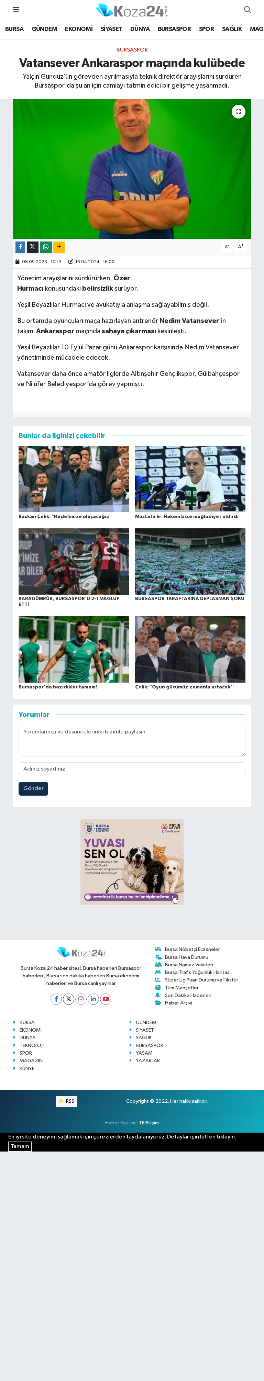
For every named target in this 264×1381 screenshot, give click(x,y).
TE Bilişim (149, 1122)
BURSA (14, 29)
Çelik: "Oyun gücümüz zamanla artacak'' (184, 687)
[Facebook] (56, 999)
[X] (68, 999)
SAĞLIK (232, 29)
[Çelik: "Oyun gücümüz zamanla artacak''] (190, 649)
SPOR (206, 29)
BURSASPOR (174, 29)
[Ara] (247, 10)
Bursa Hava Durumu (186, 957)
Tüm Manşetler (182, 987)
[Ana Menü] (16, 10)
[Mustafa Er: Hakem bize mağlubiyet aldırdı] (190, 479)
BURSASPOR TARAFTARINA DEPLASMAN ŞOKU (189, 598)
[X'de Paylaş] (32, 247)
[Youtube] (105, 999)
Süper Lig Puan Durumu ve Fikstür (201, 980)
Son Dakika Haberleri (188, 995)
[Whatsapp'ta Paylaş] (46, 247)
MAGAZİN (31, 1060)
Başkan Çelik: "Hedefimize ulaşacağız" (65, 516)
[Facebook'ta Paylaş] (20, 247)
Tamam (20, 1146)
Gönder (33, 788)
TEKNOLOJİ (32, 1045)
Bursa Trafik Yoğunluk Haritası (198, 972)
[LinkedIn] (93, 999)
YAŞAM (144, 1053)
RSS (69, 1101)
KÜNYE (27, 1068)
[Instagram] (81, 999)
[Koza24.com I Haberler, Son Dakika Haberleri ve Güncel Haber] (132, 9)
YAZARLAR (148, 1060)
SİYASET (111, 29)
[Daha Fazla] (59, 247)
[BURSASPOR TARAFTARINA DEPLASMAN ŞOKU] (190, 561)
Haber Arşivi (178, 1003)
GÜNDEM (44, 29)
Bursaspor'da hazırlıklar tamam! (58, 687)
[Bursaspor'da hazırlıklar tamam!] (74, 649)
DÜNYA (140, 29)
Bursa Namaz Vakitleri (189, 964)
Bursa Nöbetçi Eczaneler (192, 949)
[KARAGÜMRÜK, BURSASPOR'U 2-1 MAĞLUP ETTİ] (74, 561)
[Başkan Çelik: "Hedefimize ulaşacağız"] (74, 479)
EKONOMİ (78, 29)
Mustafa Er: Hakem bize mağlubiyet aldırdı (187, 516)
